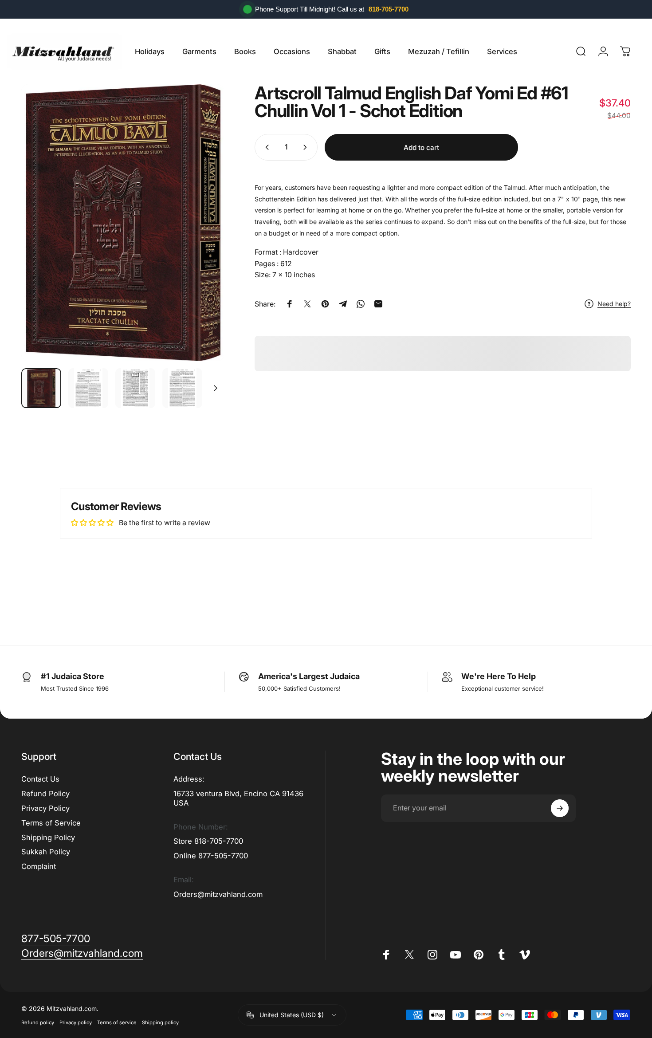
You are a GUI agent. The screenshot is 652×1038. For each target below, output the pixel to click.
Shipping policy (160, 1022)
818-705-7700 (388, 9)
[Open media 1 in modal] (122, 222)
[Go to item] (41, 388)
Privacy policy (75, 1022)
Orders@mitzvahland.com (218, 894)
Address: (188, 779)
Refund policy (37, 1022)
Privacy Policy (45, 808)
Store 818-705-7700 (208, 841)
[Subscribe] (560, 808)
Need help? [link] (614, 303)
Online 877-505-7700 (210, 855)
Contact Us (40, 779)
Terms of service (117, 1022)
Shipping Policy (48, 837)
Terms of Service (51, 822)
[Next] (201, 222)
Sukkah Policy (45, 851)
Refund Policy (45, 793)
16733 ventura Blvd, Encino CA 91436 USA (238, 798)
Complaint (38, 866)
